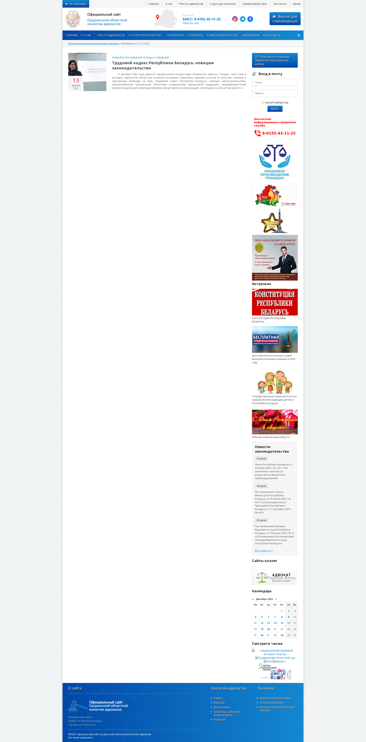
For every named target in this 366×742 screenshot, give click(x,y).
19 (262, 629)
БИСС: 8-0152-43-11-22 (202, 19)
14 (275, 623)
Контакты (280, 4)
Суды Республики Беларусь (275, 698)
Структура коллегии (223, 4)
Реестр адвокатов (191, 4)
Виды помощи (222, 707)
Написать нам (190, 23)
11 (255, 623)
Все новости (263, 551)
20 (268, 629)
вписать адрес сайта (101, 19)
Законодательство (223, 35)
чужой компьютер (276, 102)
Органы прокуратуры (272, 702)
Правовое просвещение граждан (132, 57)
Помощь (196, 35)
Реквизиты (175, 35)
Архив (297, 4)
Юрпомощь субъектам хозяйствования (227, 713)
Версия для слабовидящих (285, 18)
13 (268, 623)
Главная (153, 4)
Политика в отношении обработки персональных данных (272, 60)
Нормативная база (254, 4)
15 (282, 623)
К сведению (162, 57)
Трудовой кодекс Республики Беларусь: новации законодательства (163, 65)
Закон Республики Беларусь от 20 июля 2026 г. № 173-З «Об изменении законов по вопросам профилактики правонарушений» (274, 471)
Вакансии (219, 702)
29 (282, 635)
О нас (169, 4)
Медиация (251, 35)
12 (262, 623)
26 (262, 635)
